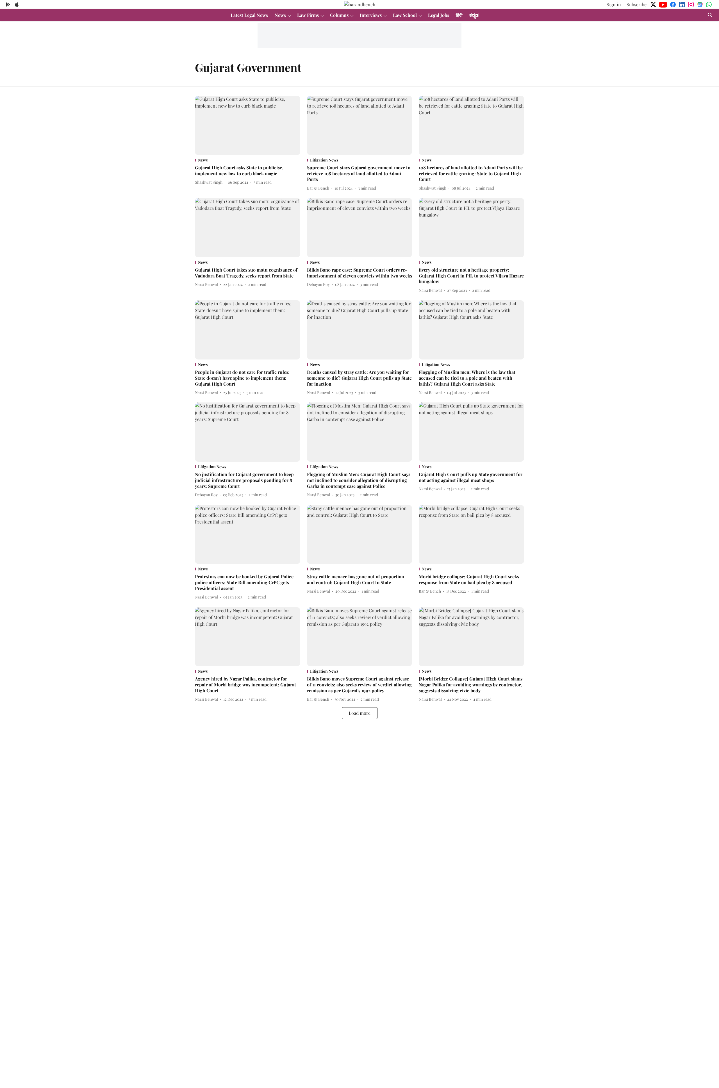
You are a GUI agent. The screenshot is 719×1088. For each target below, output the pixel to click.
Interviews (371, 15)
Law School (405, 15)
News (280, 15)
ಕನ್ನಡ (474, 15)
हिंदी (459, 15)
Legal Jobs (438, 15)
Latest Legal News (249, 15)
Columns (339, 15)
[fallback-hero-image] (247, 125)
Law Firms (308, 15)
